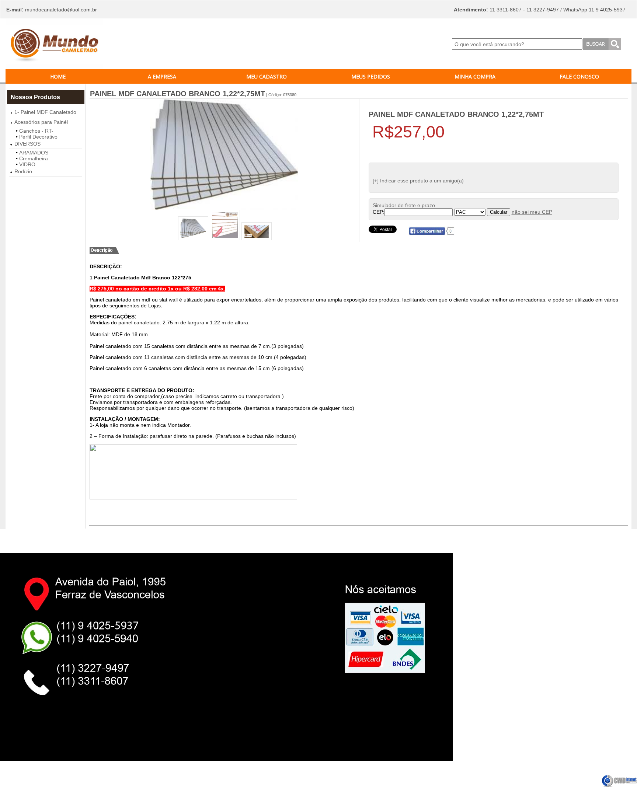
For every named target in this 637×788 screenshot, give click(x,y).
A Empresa (162, 76)
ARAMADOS (33, 153)
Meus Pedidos (370, 76)
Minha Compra (475, 76)
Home (58, 76)
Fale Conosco (579, 76)
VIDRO (27, 164)
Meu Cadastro (266, 76)
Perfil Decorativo (38, 137)
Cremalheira (33, 158)
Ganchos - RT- (36, 131)
